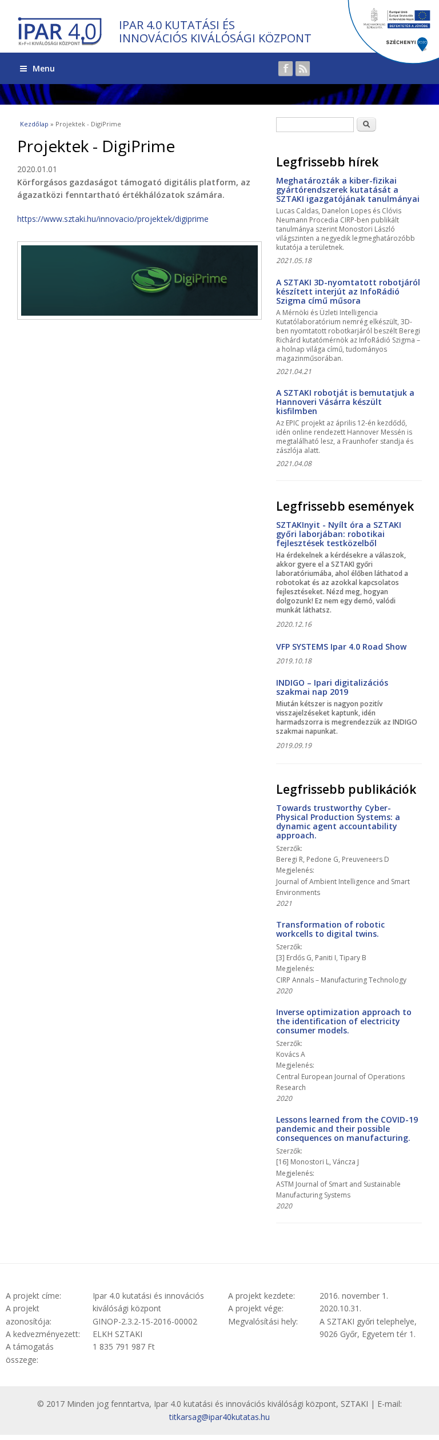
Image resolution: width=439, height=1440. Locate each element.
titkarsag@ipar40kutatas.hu (219, 1416)
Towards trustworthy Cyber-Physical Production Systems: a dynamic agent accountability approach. (338, 821)
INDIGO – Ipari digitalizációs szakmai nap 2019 (332, 687)
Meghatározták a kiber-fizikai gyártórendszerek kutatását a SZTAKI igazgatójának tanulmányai (348, 189)
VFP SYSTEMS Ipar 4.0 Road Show (341, 646)
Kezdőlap (34, 124)
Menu (44, 68)
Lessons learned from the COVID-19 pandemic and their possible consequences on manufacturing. (347, 1128)
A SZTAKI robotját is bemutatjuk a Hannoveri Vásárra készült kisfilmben (345, 401)
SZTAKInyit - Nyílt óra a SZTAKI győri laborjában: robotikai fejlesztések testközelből (338, 533)
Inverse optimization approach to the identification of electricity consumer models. (344, 1021)
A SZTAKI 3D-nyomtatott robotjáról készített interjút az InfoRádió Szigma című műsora (348, 291)
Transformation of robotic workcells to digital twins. (330, 929)
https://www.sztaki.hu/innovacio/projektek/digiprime (113, 218)
